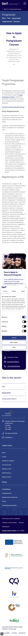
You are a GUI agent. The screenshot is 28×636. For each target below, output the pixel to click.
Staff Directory (6, 473)
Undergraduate (6, 493)
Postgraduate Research (9, 399)
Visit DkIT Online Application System (13, 107)
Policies (21, 522)
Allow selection (14, 342)
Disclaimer (22, 633)
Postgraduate (6, 489)
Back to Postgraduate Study (12, 9)
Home (4, 18)
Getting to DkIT (6, 469)
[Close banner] (25, 287)
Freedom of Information (9, 522)
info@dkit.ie (8, 437)
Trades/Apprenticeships (9, 505)
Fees (9, 18)
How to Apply (16, 18)
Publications (5, 526)
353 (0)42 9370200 (11, 433)
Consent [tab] (5, 291)
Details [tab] (14, 291)
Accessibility (6, 633)
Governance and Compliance (11, 518)
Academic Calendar (8, 461)
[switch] (24, 322)
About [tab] (23, 291)
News (3, 452)
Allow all (14, 337)
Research (17, 21)
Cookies (14, 633)
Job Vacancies (6, 465)
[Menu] (24, 3)
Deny (14, 347)
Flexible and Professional (9, 497)
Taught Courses (7, 21)
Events (4, 457)
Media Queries (6, 477)
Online (4, 501)
